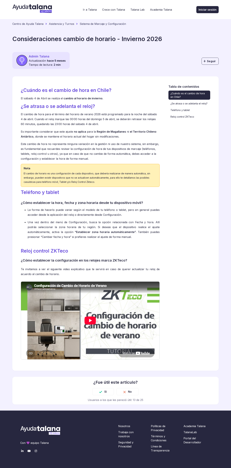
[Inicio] (32, 9)
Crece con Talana (113, 9)
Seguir (211, 61)
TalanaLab (190, 432)
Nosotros (124, 426)
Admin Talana (39, 56)
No (130, 391)
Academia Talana (161, 9)
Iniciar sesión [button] (207, 9)
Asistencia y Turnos (61, 24)
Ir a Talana (90, 9)
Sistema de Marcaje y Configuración (103, 24)
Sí (105, 391)
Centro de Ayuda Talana (27, 24)
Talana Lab (137, 9)
